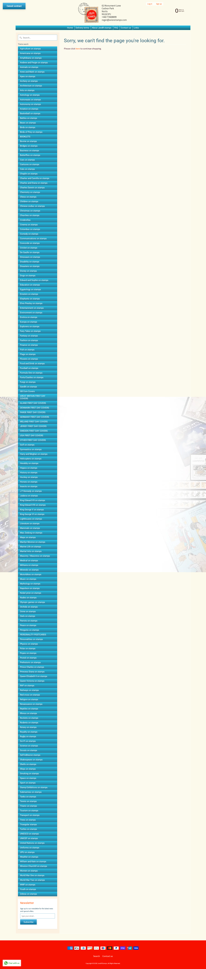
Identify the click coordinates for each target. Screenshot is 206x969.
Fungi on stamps (28, 382)
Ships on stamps (28, 769)
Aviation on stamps (29, 109)
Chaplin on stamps (29, 173)
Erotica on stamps (28, 317)
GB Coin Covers (27, 391)
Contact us (126, 28)
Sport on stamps (28, 783)
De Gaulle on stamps (30, 252)
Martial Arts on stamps (31, 551)
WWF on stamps (27, 884)
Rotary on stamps (28, 727)
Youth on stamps (28, 889)
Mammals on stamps (30, 528)
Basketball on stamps (30, 113)
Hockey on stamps (29, 477)
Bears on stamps (28, 123)
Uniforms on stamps (29, 847)
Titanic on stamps (28, 806)
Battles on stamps (28, 118)
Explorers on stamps (29, 326)
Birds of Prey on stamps (31, 132)
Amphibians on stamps (31, 58)
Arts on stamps (27, 90)
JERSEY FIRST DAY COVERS (33, 426)
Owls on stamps (27, 616)
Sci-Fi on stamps (28, 741)
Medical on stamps (29, 560)
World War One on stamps (32, 875)
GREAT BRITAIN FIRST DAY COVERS (32, 397)
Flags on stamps (28, 354)
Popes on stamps (28, 653)
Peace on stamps (28, 625)
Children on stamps (29, 201)
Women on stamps (29, 871)
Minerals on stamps (29, 570)
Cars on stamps (27, 160)
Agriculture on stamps (30, 48)
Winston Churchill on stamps (33, 866)
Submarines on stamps (31, 792)
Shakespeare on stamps (31, 759)
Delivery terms (82, 28)
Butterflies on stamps (30, 155)
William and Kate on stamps (33, 861)
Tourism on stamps (29, 810)
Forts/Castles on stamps (31, 377)
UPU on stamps (27, 852)
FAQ (116, 28)
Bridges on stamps (29, 146)
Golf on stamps (27, 445)
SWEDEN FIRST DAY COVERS (34, 431)
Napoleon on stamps (30, 588)
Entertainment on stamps (32, 308)
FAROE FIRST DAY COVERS (32, 412)
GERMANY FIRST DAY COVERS (34, 417)
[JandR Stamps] (88, 12)
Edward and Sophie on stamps (34, 280)
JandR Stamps (102, 963)
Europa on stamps (28, 322)
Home (70, 28)
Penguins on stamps (29, 630)
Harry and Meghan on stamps (34, 454)
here (78, 48)
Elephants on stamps (30, 298)
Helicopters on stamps (30, 458)
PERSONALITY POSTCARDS (33, 634)
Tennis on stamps (28, 801)
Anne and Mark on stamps (32, 72)
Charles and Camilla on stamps (34, 178)
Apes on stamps (27, 76)
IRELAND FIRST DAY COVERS (34, 421)
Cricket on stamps (28, 248)
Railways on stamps (29, 690)
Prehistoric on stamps (30, 662)
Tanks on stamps (28, 796)
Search (96, 956)
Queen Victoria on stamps (32, 681)
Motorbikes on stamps (30, 574)
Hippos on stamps (28, 468)
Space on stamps (28, 778)
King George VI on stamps (32, 514)
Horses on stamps (28, 482)
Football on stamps (29, 368)
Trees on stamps (28, 820)
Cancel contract (14, 6)
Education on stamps (30, 285)
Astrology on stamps (30, 95)
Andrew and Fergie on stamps (34, 62)
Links (136, 28)
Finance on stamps (29, 345)
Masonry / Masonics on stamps (35, 556)
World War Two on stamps (32, 880)
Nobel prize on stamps (30, 593)
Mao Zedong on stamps (31, 533)
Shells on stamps (28, 764)
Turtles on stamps (28, 829)
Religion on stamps (29, 699)
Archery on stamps (29, 81)
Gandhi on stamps (28, 386)
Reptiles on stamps (29, 708)
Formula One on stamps (31, 373)
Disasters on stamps (30, 266)
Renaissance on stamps (31, 704)
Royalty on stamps (28, 732)
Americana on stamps (30, 53)
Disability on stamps (29, 261)
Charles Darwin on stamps (32, 187)
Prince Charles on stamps (32, 667)
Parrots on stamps (28, 620)
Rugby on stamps (28, 736)
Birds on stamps (27, 127)
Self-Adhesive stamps (30, 755)
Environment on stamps (31, 312)
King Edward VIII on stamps (33, 505)
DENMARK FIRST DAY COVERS (34, 407)
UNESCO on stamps (29, 833)
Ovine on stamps (28, 611)
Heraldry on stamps (29, 463)
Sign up (159, 4)
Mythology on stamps (30, 583)
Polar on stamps (27, 648)
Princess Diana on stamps (32, 671)
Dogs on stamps (27, 275)
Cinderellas (25, 220)
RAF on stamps (27, 685)
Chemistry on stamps (30, 192)
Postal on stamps (28, 658)
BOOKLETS (25, 136)
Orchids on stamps (29, 607)
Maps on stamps (28, 537)
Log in (149, 4)
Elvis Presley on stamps (31, 303)
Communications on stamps (33, 238)
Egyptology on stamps (30, 289)
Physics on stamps (29, 644)
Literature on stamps (30, 523)
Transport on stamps (30, 815)
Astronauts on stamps (30, 99)
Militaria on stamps (29, 565)
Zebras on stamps (28, 894)
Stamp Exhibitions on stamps (34, 787)
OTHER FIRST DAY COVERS (33, 440)
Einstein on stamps (29, 294)
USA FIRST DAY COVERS (31, 435)
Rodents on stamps (29, 722)
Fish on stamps (27, 349)
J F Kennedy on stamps (31, 491)
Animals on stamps (29, 67)
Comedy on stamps (29, 234)
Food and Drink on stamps (32, 363)
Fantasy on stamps (29, 336)
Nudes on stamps (28, 597)
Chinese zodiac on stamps (32, 206)
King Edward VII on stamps (32, 500)
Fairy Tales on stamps (30, 331)
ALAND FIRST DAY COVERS (33, 403)
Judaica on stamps (29, 495)
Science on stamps (29, 745)
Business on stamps (29, 150)
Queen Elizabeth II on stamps (33, 676)
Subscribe (28, 922)
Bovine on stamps (28, 141)
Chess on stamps (28, 197)
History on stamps (28, 472)
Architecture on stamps (31, 85)
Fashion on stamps (29, 340)
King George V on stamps (32, 509)
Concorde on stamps (30, 243)
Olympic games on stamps (32, 602)
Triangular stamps (28, 824)
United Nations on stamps (32, 843)
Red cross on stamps (30, 695)
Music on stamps (28, 579)
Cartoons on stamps (29, 164)
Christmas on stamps (30, 210)
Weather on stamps (29, 857)
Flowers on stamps (29, 359)
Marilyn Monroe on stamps (32, 542)
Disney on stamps (28, 271)
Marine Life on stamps (30, 546)
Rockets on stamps (29, 718)
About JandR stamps (101, 28)
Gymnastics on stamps (31, 449)
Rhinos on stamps (28, 713)
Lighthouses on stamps (31, 519)
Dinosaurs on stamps (30, 257)
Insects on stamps (28, 486)
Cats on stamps (27, 169)
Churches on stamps (29, 215)
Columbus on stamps (30, 229)
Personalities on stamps (31, 639)
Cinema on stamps (29, 224)
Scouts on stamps (28, 750)
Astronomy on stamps (30, 104)
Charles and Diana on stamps (34, 183)
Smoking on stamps (29, 773)
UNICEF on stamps (29, 838)
